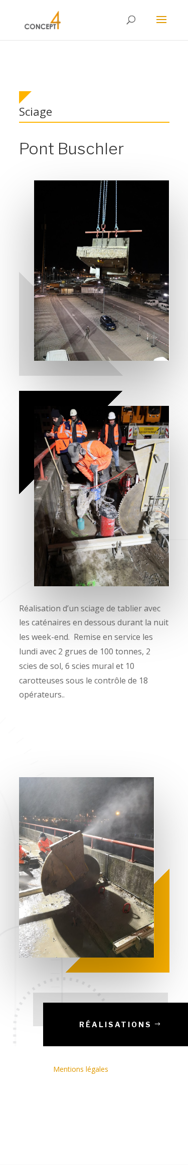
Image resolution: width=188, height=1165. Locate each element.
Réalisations (115, 1024)
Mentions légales (80, 1069)
